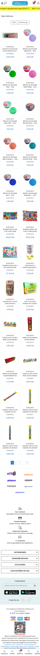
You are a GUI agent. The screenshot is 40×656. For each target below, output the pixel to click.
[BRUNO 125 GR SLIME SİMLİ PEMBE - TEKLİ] (30, 72)
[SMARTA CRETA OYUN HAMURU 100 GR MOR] (30, 433)
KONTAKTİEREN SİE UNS (20, 571)
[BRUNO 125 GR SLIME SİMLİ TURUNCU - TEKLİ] (10, 144)
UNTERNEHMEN (20, 552)
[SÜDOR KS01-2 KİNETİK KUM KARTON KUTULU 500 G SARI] (30, 252)
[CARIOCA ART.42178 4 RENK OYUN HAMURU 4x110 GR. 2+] (10, 325)
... (23, 463)
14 (27, 463)
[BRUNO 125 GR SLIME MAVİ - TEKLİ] (10, 180)
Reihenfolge (23, 22)
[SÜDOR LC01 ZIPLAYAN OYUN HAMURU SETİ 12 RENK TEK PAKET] (10, 36)
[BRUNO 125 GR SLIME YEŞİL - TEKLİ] (10, 72)
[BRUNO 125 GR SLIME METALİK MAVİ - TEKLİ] (30, 108)
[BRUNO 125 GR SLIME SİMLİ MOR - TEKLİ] (30, 36)
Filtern (14, 22)
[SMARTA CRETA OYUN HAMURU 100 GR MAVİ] (10, 433)
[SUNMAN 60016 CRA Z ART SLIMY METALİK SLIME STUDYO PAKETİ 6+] (10, 252)
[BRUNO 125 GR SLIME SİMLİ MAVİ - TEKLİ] (30, 180)
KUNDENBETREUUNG (20, 558)
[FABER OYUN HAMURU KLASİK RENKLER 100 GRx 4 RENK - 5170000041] (10, 361)
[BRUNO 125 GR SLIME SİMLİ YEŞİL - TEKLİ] (10, 108)
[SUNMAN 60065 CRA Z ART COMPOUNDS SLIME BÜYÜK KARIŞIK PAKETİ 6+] (30, 216)
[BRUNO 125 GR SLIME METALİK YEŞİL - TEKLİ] (30, 144)
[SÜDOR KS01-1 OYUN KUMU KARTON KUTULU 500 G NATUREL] (10, 288)
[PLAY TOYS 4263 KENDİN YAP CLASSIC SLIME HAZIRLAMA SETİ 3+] (30, 288)
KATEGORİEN (20, 565)
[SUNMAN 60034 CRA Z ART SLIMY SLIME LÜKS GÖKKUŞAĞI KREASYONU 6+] (10, 216)
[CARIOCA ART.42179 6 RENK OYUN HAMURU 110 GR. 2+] (30, 361)
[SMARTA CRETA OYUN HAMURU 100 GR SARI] (30, 397)
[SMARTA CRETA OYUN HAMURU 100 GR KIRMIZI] (10, 397)
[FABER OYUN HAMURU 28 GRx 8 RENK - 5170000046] (30, 325)
